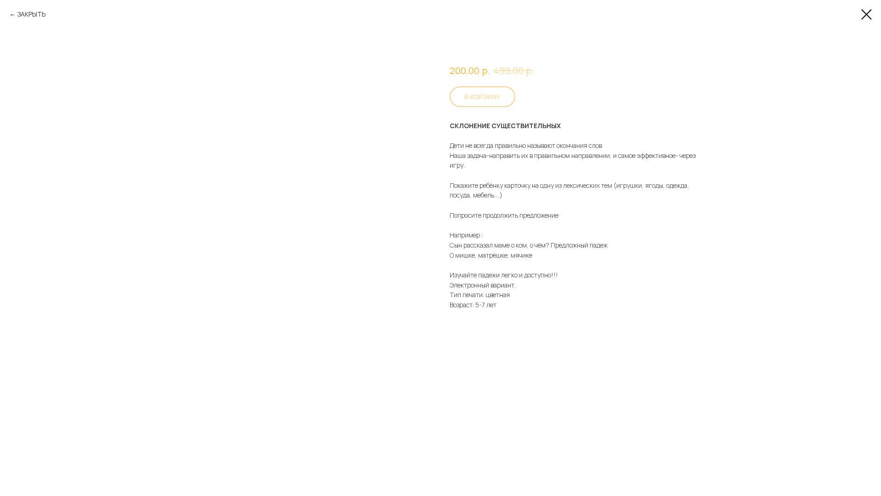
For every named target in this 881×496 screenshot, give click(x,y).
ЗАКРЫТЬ (31, 14)
